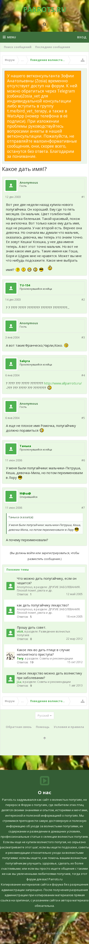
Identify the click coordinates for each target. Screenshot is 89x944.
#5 (83, 418)
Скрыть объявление (84, 73)
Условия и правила (69, 727)
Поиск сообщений (17, 47)
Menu (11, 37)
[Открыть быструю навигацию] (83, 60)
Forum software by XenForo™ (45, 923)
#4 (83, 375)
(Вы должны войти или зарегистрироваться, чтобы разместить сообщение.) (44, 556)
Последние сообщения (52, 47)
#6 (83, 460)
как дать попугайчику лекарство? (43, 605)
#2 (83, 299)
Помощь (42, 727)
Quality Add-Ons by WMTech (44, 926)
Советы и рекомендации (56, 658)
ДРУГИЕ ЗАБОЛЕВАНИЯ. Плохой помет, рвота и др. (48, 588)
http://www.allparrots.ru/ (63, 383)
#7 (83, 507)
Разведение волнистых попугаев (43, 633)
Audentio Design (57, 933)
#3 (83, 337)
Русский (43, 715)
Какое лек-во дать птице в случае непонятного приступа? (43, 652)
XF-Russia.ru (22, 930)
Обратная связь (18, 727)
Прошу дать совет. (31, 627)
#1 (83, 197)
